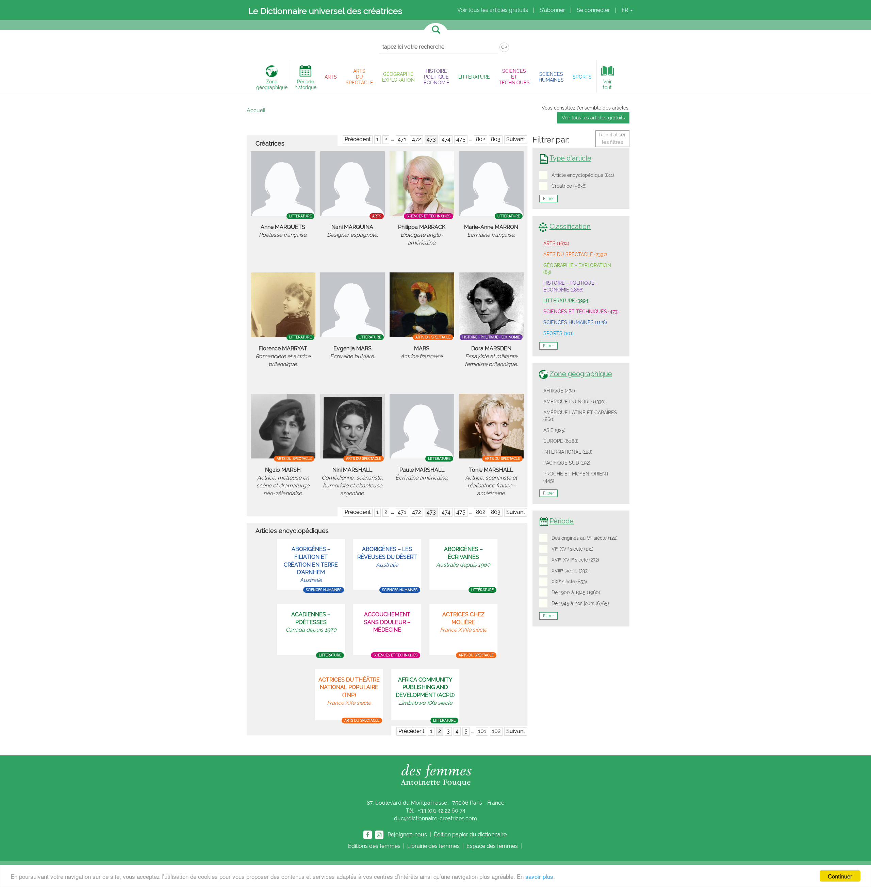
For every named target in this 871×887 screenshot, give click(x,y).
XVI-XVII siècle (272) (575, 559)
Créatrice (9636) (569, 186)
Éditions (374, 846)
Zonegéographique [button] (271, 84)
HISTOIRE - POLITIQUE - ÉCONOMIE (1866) (570, 286)
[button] (331, 77)
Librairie (433, 846)
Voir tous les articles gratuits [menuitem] (492, 10)
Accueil (256, 110)
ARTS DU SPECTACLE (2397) (575, 254)
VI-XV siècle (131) (572, 549)
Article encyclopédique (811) (583, 175)
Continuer (840, 876)
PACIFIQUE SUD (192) (566, 463)
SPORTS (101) (558, 333)
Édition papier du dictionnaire (471, 834)
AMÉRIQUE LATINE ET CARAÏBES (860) (580, 416)
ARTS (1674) (556, 243)
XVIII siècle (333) (570, 570)
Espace (492, 846)
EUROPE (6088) (560, 441)
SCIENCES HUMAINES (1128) (575, 322)
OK (504, 47)
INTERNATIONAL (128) (567, 452)
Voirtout (607, 84)
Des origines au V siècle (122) (585, 538)
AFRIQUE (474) (559, 391)
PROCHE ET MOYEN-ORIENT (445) (576, 477)
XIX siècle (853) (569, 581)
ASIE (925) (554, 430)
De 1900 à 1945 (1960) (576, 592)
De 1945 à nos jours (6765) (580, 603)
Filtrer (548, 198)
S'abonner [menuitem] (552, 10)
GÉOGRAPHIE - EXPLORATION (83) (577, 269)
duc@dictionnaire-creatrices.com (435, 818)
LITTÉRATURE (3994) (566, 300)
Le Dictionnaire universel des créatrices (325, 11)
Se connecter (593, 10)
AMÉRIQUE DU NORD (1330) (574, 401)
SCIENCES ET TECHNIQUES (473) (581, 311)
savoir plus (539, 876)
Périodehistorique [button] (305, 84)
